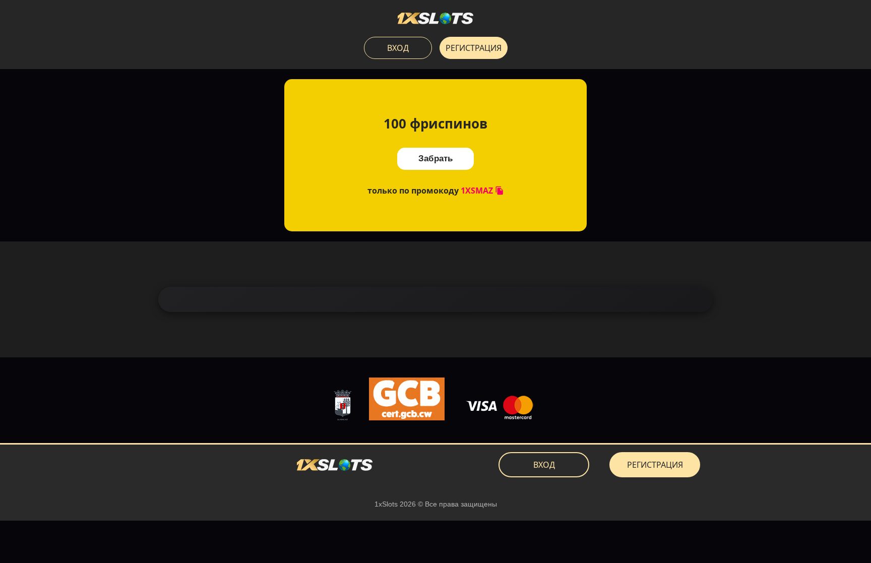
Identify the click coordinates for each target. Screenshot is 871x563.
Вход (398, 47)
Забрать (435, 158)
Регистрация (474, 47)
